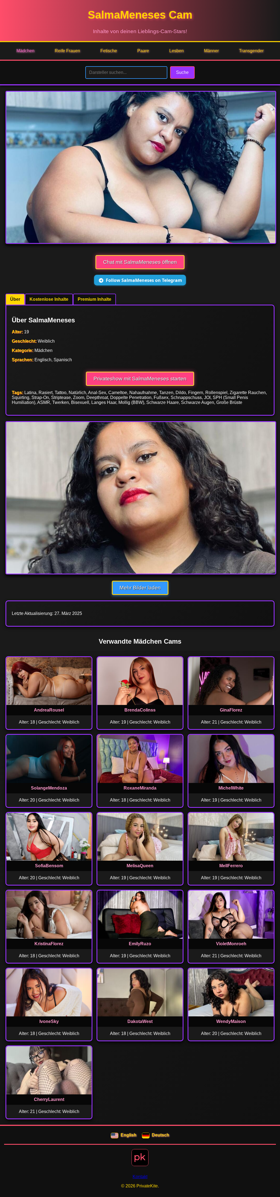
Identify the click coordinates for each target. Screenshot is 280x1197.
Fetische (108, 50)
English (128, 1135)
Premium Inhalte (94, 299)
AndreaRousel (49, 710)
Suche (182, 72)
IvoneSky (49, 1021)
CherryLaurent (49, 1099)
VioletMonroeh (231, 943)
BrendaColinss (140, 710)
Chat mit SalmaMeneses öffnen (140, 262)
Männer (211, 50)
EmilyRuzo (140, 943)
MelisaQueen (140, 865)
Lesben (176, 50)
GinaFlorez (231, 710)
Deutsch (160, 1135)
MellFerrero (231, 865)
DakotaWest (140, 1021)
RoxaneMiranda (140, 788)
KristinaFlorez (48, 943)
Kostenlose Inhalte (49, 299)
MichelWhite (231, 788)
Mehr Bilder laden (140, 588)
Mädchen (25, 50)
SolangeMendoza (49, 788)
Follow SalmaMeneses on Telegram (144, 280)
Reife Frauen (67, 50)
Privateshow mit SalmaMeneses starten (140, 378)
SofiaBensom (49, 865)
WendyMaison (231, 1021)
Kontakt (140, 1176)
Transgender (251, 50)
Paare (143, 50)
